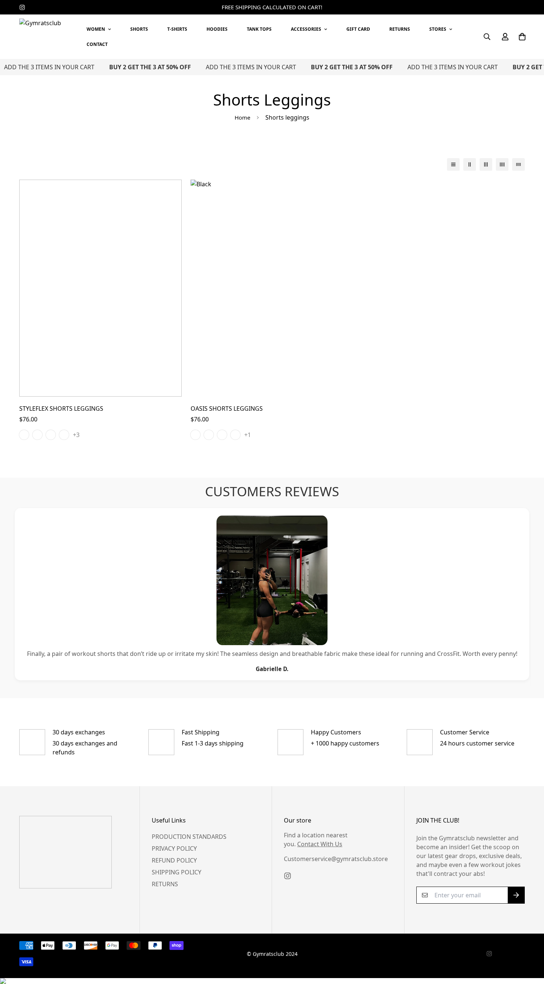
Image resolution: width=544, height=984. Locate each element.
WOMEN (96, 29)
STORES (437, 29)
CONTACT (97, 44)
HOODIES (217, 29)
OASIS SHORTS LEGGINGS (227, 408)
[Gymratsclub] (45, 37)
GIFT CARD (358, 29)
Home (242, 117)
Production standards (189, 837)
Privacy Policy (174, 848)
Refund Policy (174, 860)
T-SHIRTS (177, 29)
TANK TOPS (259, 29)
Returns (165, 884)
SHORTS (139, 29)
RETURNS (399, 29)
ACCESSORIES (306, 29)
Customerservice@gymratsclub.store (336, 859)
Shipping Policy (176, 872)
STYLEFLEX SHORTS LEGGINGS (61, 408)
